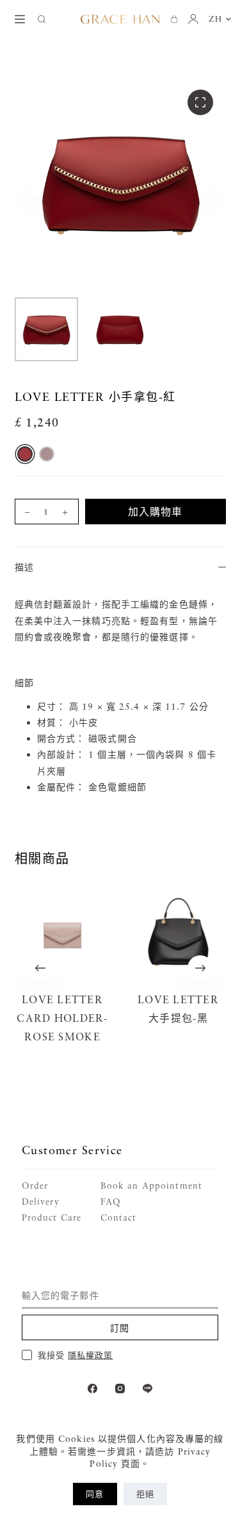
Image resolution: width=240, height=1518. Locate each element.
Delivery (41, 1201)
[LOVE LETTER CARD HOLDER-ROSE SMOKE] (62, 935)
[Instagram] (120, 1388)
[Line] (147, 1388)
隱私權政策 (90, 1355)
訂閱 (119, 1327)
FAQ (110, 1201)
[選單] (20, 19)
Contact (118, 1217)
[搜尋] (41, 19)
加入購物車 (155, 511)
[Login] (193, 19)
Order (35, 1185)
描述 (24, 566)
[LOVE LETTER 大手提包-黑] (178, 935)
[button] (220, 19)
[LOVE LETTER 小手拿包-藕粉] (46, 454)
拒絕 (145, 1494)
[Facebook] (92, 1388)
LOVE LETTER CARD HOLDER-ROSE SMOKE (62, 1018)
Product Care (51, 1217)
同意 (95, 1494)
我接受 (75, 1355)
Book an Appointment (151, 1185)
